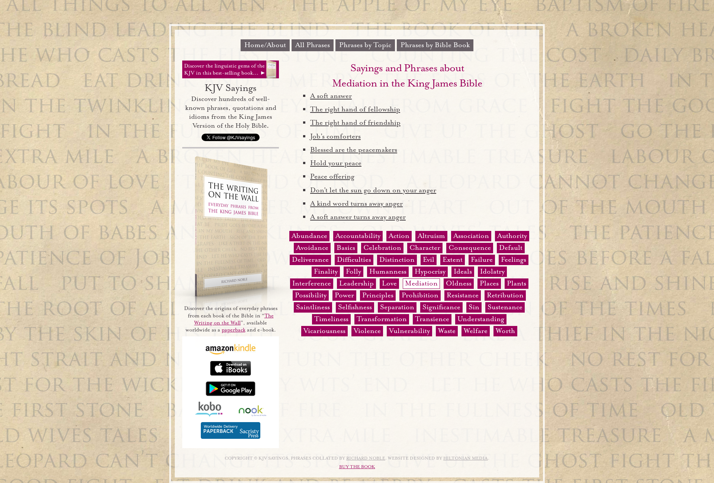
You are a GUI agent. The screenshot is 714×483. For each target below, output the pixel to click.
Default (510, 247)
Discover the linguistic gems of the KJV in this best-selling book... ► (225, 69)
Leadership (356, 283)
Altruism (431, 235)
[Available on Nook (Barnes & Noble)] (252, 415)
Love (389, 283)
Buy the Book (357, 467)
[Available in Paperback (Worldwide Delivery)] (230, 437)
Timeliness (331, 318)
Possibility (311, 295)
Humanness (387, 271)
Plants (516, 283)
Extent (453, 259)
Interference (311, 283)
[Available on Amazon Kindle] (230, 353)
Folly (353, 271)
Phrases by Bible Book (435, 44)
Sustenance (505, 307)
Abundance (309, 235)
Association (471, 235)
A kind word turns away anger (356, 203)
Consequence (469, 247)
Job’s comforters (335, 136)
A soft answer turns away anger (358, 216)
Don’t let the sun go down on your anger (373, 190)
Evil (428, 259)
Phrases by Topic (365, 44)
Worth (505, 330)
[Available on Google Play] (230, 394)
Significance (441, 307)
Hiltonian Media (465, 458)
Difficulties (354, 259)
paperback (233, 330)
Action (399, 235)
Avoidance (312, 247)
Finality (326, 271)
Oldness (459, 283)
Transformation (382, 318)
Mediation (421, 283)
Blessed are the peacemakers (353, 149)
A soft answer (331, 95)
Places (489, 283)
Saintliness (313, 307)
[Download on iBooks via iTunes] (230, 374)
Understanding (480, 318)
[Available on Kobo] (208, 415)
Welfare (476, 330)
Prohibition (420, 295)
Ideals (463, 271)
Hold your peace (335, 163)
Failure (482, 259)
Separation (397, 307)
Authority (512, 235)
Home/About (265, 44)
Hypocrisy (430, 271)
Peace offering (332, 176)
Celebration (382, 247)
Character (424, 247)
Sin (474, 307)
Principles (377, 295)
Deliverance (310, 259)
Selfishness (355, 307)
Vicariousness (324, 330)
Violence (367, 330)
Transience (432, 318)
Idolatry (492, 271)
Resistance (463, 295)
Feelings (513, 259)
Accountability (357, 235)
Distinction (397, 259)
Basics (346, 247)
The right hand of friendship (355, 122)
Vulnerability (409, 330)
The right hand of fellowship (355, 109)
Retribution (505, 295)
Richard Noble (365, 458)
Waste (447, 330)
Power (344, 295)
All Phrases (312, 44)
